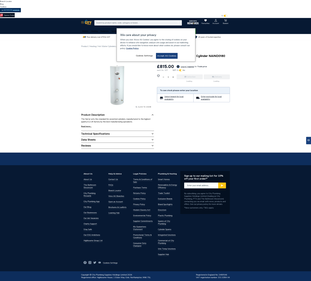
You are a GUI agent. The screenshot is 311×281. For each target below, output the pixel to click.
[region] (156, 45)
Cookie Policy (132, 48)
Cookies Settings (144, 55)
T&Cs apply (208, 207)
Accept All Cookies (166, 56)
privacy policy (202, 204)
